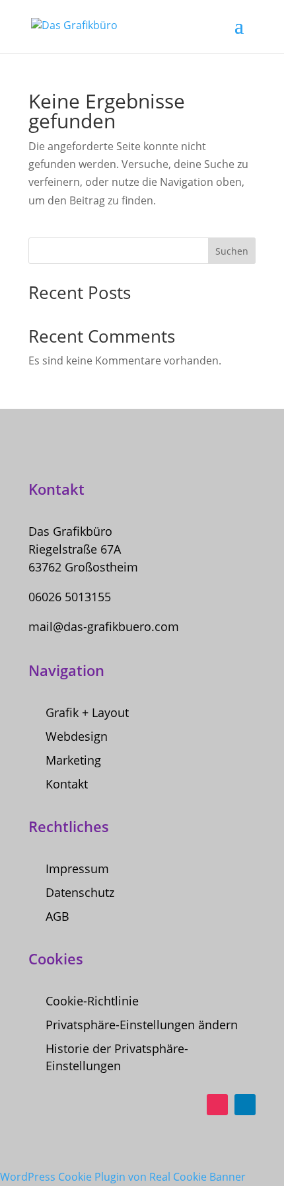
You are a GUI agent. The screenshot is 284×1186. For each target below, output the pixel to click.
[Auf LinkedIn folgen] (245, 1104)
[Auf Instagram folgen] (217, 1104)
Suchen (231, 251)
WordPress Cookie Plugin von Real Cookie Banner (123, 1176)
